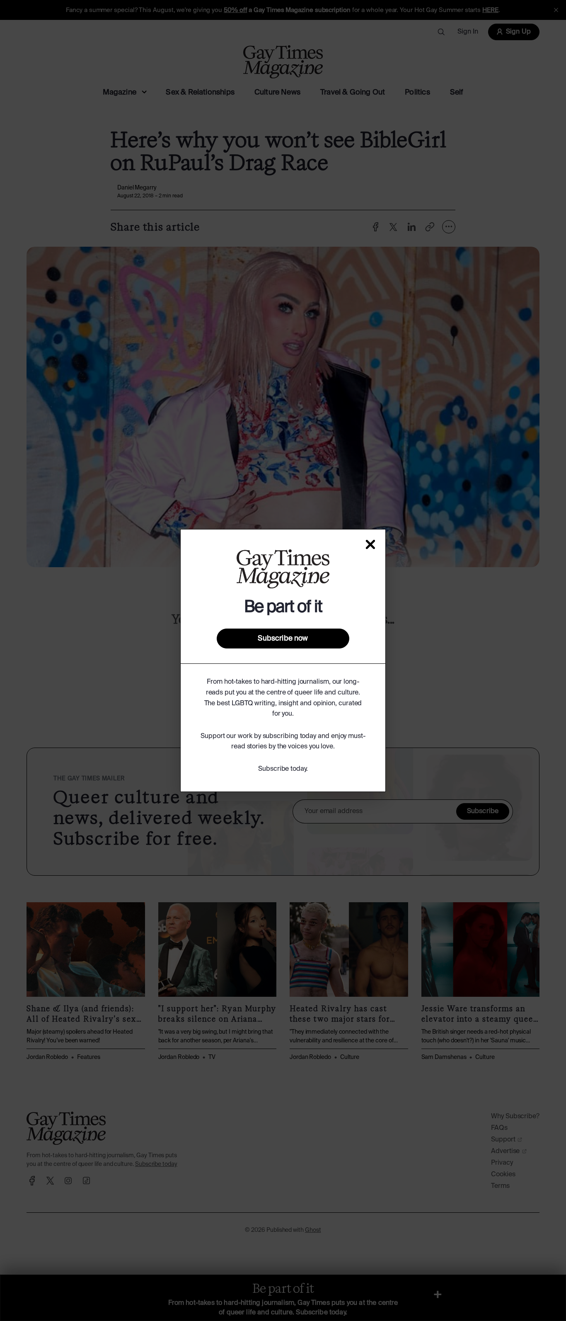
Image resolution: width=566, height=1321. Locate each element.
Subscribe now (283, 638)
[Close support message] (370, 544)
